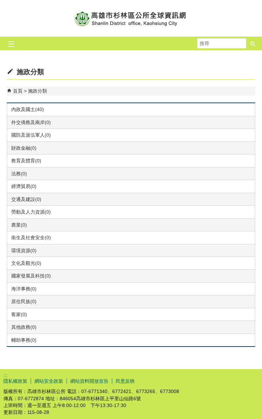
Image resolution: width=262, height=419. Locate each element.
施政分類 (37, 91)
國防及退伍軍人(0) (31, 135)
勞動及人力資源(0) (31, 212)
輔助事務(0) (24, 340)
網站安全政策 (48, 381)
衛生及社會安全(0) (31, 237)
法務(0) (19, 173)
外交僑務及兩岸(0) (31, 122)
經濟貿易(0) (24, 186)
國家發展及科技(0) (31, 276)
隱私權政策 (15, 381)
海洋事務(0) (24, 289)
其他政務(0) (24, 327)
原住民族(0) (24, 301)
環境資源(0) (24, 250)
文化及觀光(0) (26, 263)
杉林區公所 (131, 18)
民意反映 (125, 381)
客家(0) (19, 314)
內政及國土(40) (27, 109)
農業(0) (19, 225)
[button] (253, 43)
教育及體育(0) (26, 160)
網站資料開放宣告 (89, 381)
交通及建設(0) (26, 199)
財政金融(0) (24, 148)
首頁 (18, 91)
